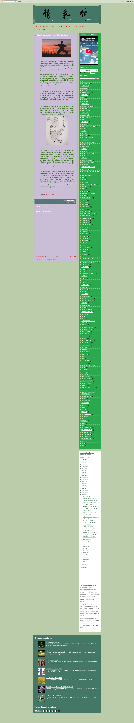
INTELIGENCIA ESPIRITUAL (91, 532)
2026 (83, 460)
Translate (92, 73)
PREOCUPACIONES (87, 312)
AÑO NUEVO (85, 104)
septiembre (86, 544)
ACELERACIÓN (85, 83)
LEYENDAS (84, 240)
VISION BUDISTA (86, 427)
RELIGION (84, 347)
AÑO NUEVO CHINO (87, 106)
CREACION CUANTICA (87, 153)
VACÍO (83, 418)
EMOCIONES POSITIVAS (88, 193)
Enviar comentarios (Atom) (49, 259)
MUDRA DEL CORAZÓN (52, 660)
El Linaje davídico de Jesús (90, 506)
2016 (83, 481)
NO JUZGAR (84, 291)
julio (84, 548)
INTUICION (84, 229)
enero (85, 561)
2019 (83, 475)
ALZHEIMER (84, 95)
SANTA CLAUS (87, 514)
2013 (83, 488)
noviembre (86, 539)
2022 (83, 468)
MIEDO (83, 271)
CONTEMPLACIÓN (86, 146)
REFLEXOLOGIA (86, 334)
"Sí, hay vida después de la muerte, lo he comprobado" (60, 651)
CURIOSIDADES (86, 164)
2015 (83, 483)
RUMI (83, 358)
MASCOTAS (84, 256)
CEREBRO (84, 133)
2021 (83, 471)
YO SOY (83, 441)
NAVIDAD (84, 287)
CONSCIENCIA (85, 144)
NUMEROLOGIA (85, 296)
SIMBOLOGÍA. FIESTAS (88, 390)
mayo (85, 552)
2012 (83, 490)
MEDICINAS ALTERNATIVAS (89, 262)
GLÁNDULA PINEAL (86, 216)
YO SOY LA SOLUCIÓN (89, 537)
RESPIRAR (84, 354)
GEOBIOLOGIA (85, 211)
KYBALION (84, 231)
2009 (83, 564)
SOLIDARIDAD (85, 400)
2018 (83, 477)
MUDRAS (84, 276)
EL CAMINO (84, 182)
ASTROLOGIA (85, 113)
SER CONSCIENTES (87, 381)
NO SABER (84, 294)
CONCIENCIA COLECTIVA (88, 142)
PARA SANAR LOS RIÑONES (54, 669)
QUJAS (83, 318)
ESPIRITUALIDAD (86, 198)
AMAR (83, 97)
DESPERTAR (85, 169)
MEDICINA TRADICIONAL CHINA (90, 258)
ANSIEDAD (84, 101)
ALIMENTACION (85, 92)
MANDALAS (84, 249)
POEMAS (84, 303)
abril (84, 555)
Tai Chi (60, 26)
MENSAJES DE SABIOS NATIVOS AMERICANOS (59, 687)
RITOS (83, 356)
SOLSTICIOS (85, 403)
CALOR (83, 128)
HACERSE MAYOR (86, 218)
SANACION (84, 372)
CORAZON (84, 149)
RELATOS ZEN (85, 345)
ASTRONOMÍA (85, 115)
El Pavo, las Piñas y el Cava (90, 512)
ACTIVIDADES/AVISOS (78, 26)
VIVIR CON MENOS (86, 439)
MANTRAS (84, 251)
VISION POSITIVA (86, 432)
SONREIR (84, 405)
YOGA (83, 443)
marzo (85, 557)
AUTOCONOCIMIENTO (87, 117)
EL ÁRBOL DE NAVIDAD (89, 520)
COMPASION (85, 140)
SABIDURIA (84, 363)
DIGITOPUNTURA (86, 175)
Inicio (35, 26)
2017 (83, 479)
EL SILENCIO (85, 186)
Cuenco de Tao (50, 194)
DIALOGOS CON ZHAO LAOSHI (90, 171)
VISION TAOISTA (86, 434)
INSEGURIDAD (85, 227)
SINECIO (83, 398)
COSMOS (84, 151)
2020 (83, 473)
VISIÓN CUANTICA (86, 430)
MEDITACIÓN (85, 267)
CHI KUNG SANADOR (87, 137)
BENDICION (84, 122)
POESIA (83, 307)
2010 (83, 494)
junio (84, 550)
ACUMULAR (84, 88)
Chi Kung (67, 26)
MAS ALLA (84, 254)
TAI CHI (73, 202)
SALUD (83, 367)
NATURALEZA (85, 285)
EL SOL (83, 189)
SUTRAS (83, 407)
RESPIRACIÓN (85, 352)
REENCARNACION (86, 329)
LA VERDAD (84, 238)
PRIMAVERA (85, 314)
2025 (83, 462)
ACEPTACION (85, 86)
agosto (85, 546)
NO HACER (84, 289)
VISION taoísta (85, 436)
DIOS (82, 177)
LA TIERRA (84, 236)
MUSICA (83, 282)
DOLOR (83, 179)
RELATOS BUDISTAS (87, 340)
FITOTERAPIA (85, 207)
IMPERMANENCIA (86, 224)
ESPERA (83, 195)
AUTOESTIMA (85, 119)
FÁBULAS (84, 200)
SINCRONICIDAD (86, 396)
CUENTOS (84, 158)
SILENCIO (84, 385)
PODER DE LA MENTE (87, 298)
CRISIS (83, 155)
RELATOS (84, 338)
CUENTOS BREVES (87, 160)
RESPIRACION (85, 349)
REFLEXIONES (85, 331)
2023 (83, 466)
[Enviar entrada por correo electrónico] (64, 200)
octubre (85, 542)
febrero (85, 559)
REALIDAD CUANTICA (87, 327)
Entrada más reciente (40, 256)
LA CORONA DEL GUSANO (53, 696)
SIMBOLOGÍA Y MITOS (87, 387)
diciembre (86, 496)
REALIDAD (84, 325)
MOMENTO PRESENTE (88, 273)
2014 (83, 486)
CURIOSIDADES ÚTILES (88, 167)
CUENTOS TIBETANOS (87, 162)
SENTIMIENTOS (86, 376)
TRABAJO (84, 412)
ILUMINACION (85, 220)
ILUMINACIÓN (85, 222)
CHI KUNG (84, 135)
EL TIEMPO (84, 191)
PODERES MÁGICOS (87, 300)
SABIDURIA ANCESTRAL (88, 365)
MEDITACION (85, 264)
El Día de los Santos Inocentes (91, 502)
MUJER (83, 280)
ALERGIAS (84, 90)
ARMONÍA (84, 108)
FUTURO (83, 209)
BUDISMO (84, 124)
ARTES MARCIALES (87, 110)
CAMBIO (83, 131)
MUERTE (84, 278)
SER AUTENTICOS (86, 379)
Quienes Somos (44, 26)
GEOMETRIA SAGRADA (88, 213)
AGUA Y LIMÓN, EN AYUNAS (54, 678)
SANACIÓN (84, 374)
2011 (83, 492)
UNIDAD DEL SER (86, 414)
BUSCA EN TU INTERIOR (88, 126)
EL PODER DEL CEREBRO (88, 184)
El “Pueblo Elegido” (88, 504)
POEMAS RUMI (85, 305)
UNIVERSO (84, 416)
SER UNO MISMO (86, 383)
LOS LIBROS (85, 245)
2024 (83, 464)
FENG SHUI (84, 204)
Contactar (53, 26)
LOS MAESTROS (86, 247)
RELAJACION (85, 336)
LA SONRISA (85, 234)
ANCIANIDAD (85, 99)
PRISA (83, 316)
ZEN (82, 445)
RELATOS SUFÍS (86, 342)
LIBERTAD (84, 243)
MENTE (83, 269)
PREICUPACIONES (86, 309)
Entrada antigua (72, 256)
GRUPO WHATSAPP (39, 29)
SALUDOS (84, 369)
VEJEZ (83, 423)
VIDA (82, 425)
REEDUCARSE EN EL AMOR (91, 523)
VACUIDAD (84, 421)
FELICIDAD (84, 202)
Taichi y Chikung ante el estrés (91, 534)
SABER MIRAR (85, 361)
